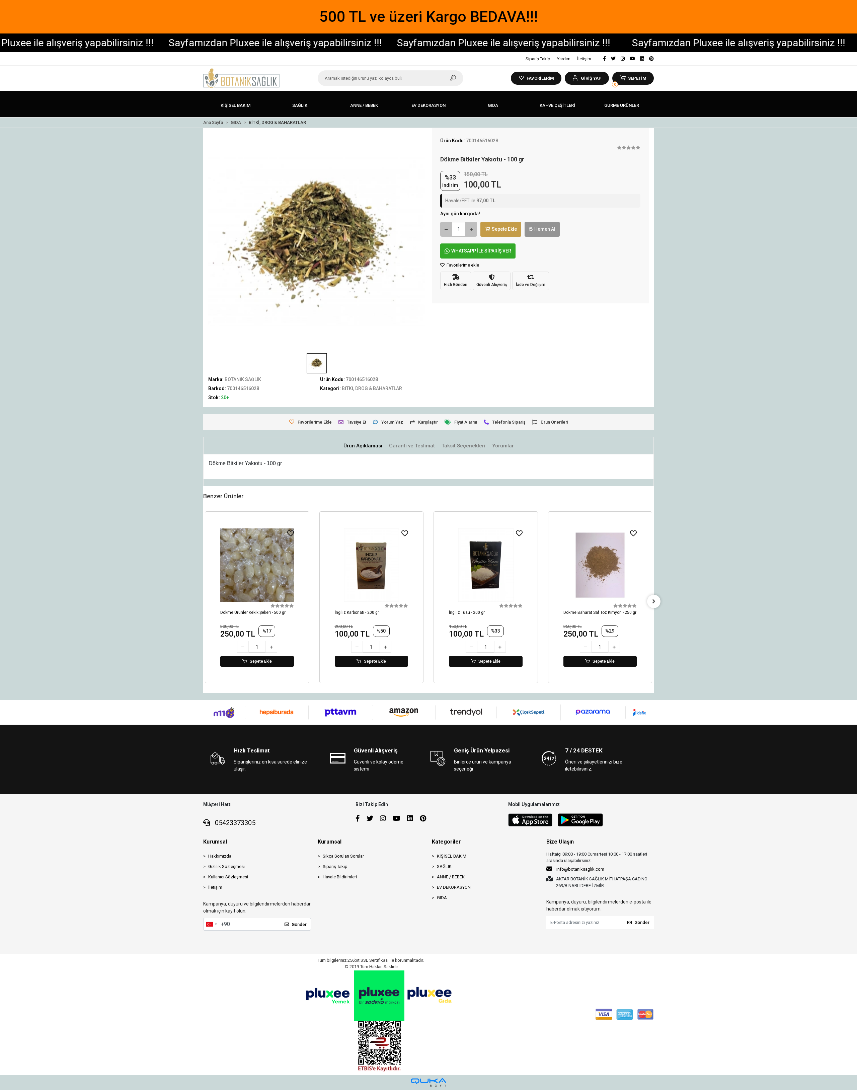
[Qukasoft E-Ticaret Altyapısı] (428, 1082)
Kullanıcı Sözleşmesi (228, 876)
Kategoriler (446, 842)
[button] (586, 78)
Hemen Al (544, 229)
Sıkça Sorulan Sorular (343, 856)
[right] (654, 601)
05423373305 (234, 823)
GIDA (442, 897)
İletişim (584, 58)
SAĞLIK (444, 866)
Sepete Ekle (504, 229)
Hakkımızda (219, 856)
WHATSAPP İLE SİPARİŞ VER (481, 250)
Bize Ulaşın (560, 842)
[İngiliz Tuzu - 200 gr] (486, 565)
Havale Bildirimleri (340, 876)
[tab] (362, 446)
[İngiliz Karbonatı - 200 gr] (371, 565)
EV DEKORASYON (454, 887)
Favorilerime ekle (462, 265)
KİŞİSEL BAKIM (451, 856)
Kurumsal (215, 842)
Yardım (563, 58)
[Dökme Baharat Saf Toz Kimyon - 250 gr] (600, 565)
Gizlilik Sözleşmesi (226, 866)
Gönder (299, 924)
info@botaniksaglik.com (580, 869)
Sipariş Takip (538, 58)
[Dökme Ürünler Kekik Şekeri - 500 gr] (257, 565)
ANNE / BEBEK (451, 876)
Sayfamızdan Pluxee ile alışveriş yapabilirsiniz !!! (223, 43)
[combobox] (211, 924)
